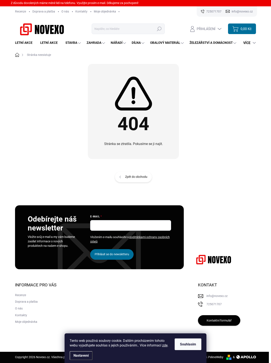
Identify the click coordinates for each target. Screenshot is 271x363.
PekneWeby (215, 357)
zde (164, 345)
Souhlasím (188, 344)
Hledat (159, 28)
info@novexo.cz (217, 296)
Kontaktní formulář (219, 320)
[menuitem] (25, 43)
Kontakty (81, 11)
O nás (65, 11)
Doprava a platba (43, 11)
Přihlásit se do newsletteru (112, 254)
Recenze (20, 11)
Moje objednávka (105, 11)
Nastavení (81, 355)
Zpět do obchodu (136, 176)
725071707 (214, 304)
